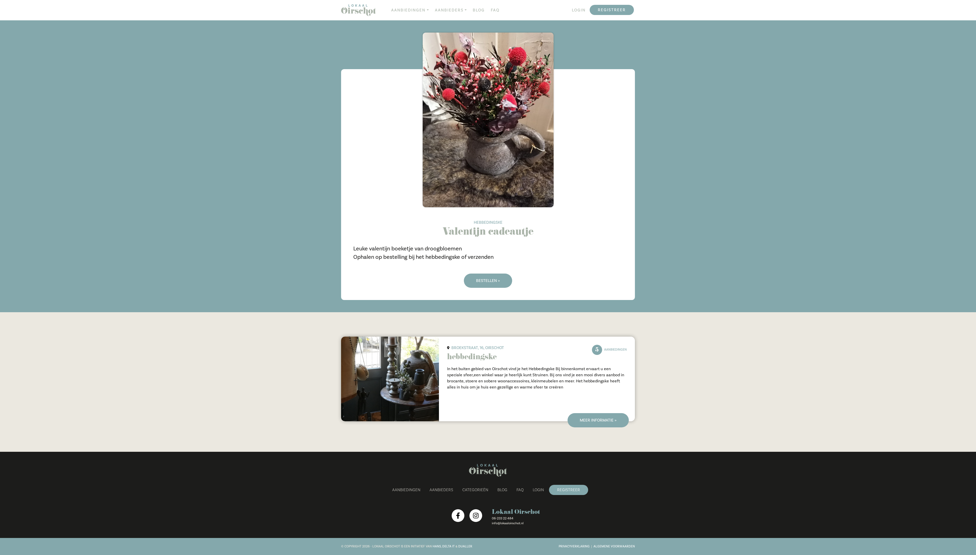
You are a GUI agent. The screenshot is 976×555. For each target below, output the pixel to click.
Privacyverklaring (574, 546)
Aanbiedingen (408, 10)
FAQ (495, 10)
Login (579, 10)
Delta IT (448, 546)
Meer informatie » (598, 420)
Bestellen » (488, 280)
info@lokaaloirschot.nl (508, 523)
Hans (437, 546)
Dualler (465, 546)
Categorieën (475, 489)
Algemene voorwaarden (614, 546)
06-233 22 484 (502, 518)
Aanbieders (449, 10)
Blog (479, 10)
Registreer (612, 9)
